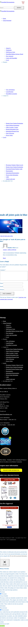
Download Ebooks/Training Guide (14, 169)
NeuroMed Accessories (11, 93)
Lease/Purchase (9, 91)
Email (1, 286)
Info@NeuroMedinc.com (6, 414)
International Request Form (12, 131)
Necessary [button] (2, 592)
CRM (7, 177)
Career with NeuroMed (11, 58)
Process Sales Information (12, 175)
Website (2, 289)
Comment (3, 270)
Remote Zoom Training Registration (14, 123)
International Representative (12, 173)
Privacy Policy (9, 135)
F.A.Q (7, 60)
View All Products (10, 89)
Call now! (2, 626)
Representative (9, 171)
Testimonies (9, 50)
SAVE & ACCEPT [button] (4, 624)
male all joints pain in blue (6, 236)
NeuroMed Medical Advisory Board (14, 54)
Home (4, 18)
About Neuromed (7, 20)
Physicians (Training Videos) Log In (14, 165)
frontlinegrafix (13, 539)
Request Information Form (12, 129)
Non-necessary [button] (3, 608)
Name (1, 283)
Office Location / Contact (12, 127)
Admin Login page (10, 179)
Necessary (4, 594)
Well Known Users (10, 52)
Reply (4, 258)
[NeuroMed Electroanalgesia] (14, 3)
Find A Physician (10, 133)
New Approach (9, 56)
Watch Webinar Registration (12, 125)
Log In (4, 137)
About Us (8, 48)
